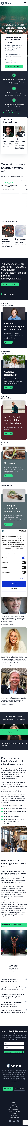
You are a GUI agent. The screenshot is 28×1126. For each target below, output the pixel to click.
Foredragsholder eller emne (12, 54)
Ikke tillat (14, 593)
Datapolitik (14, 1115)
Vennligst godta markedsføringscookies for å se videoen (14, 732)
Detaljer (21, 578)
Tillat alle (14, 583)
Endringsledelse (21, 239)
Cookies (14, 1113)
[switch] (24, 562)
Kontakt (9, 1088)
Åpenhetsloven (14, 1117)
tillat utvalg (14, 588)
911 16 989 (20, 1088)
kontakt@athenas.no (14, 1109)
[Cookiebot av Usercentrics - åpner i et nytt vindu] (19, 531)
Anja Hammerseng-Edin (20, 141)
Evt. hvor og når (9, 60)
